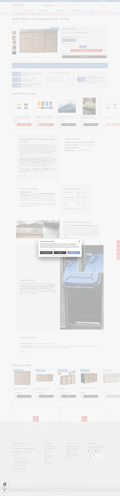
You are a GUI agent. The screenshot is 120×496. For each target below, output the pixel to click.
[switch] (4, 491)
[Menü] (7, 482)
